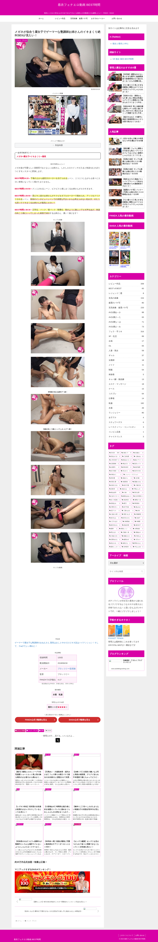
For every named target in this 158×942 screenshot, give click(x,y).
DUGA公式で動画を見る (79, 720)
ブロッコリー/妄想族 (67, 669)
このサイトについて (126, 935)
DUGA (49, 730)
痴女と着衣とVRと (121, 44)
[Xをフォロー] (58, 740)
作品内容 (59, 145)
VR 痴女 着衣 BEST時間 (123, 59)
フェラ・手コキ (32, 730)
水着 (42, 730)
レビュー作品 (21, 730)
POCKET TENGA (115, 638)
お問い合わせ (139, 935)
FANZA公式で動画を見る (36, 720)
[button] (142, 571)
